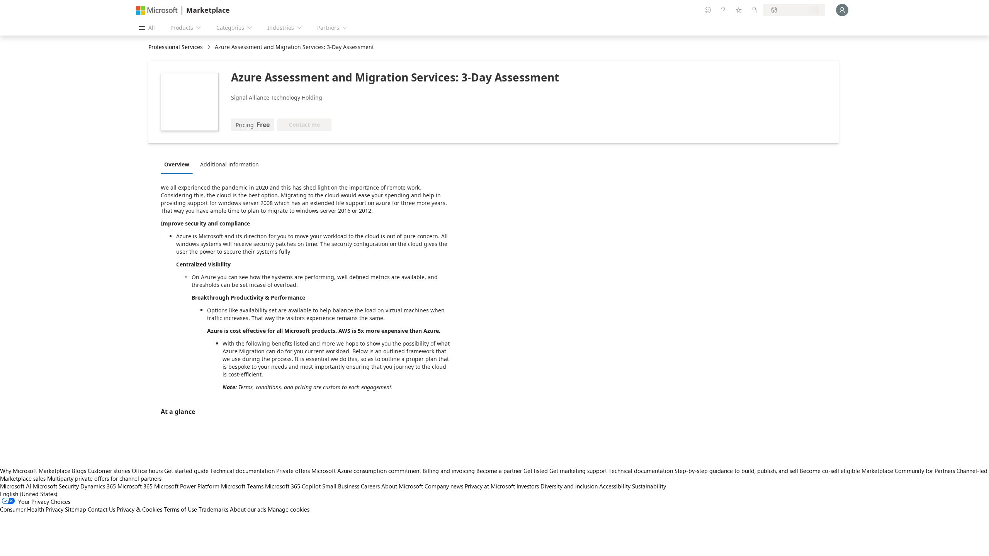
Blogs (79, 471)
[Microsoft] (157, 10)
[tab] (179, 164)
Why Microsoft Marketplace (35, 471)
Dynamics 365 (98, 486)
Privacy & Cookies (139, 509)
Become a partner (499, 471)
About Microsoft (402, 486)
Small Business (340, 486)
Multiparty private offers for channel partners (104, 478)
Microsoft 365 (135, 486)
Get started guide (186, 471)
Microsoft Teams (242, 486)
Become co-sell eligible (830, 471)
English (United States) (29, 494)
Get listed (535, 471)
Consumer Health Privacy (31, 509)
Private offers (293, 471)
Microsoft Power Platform (186, 486)
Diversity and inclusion (569, 486)
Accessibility (614, 486)
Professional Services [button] (175, 47)
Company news (444, 486)
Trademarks (213, 509)
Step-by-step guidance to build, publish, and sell (736, 471)
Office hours (147, 471)
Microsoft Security (56, 486)
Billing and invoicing (449, 471)
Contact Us (101, 509)
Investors (528, 486)
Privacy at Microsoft (490, 486)
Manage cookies (288, 509)
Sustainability (649, 486)
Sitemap (75, 509)
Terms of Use (180, 509)
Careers (370, 486)
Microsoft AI (15, 486)
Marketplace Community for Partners (908, 471)
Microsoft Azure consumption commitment (367, 471)
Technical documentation (242, 471)
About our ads (248, 509)
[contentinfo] (209, 47)
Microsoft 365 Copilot (293, 486)
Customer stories (109, 471)
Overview (176, 164)
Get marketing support (578, 471)
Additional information (229, 164)
